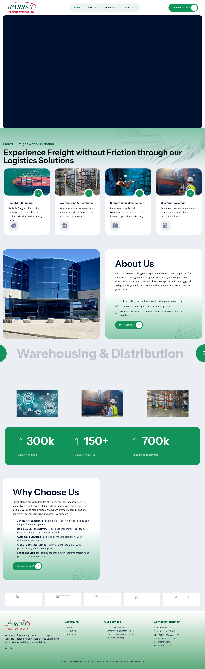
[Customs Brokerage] (190, 193)
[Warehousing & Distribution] (88, 193)
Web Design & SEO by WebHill (129, 661)
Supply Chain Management (127, 203)
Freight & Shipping (21, 203)
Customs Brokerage (173, 203)
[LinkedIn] (6, 648)
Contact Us (128, 7)
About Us (92, 7)
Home (77, 7)
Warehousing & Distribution (77, 203)
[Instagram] (10, 648)
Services (110, 7)
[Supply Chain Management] (139, 193)
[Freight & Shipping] (38, 193)
